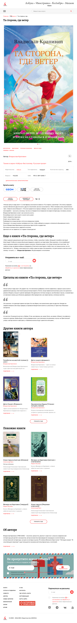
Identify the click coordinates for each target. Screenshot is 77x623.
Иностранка (43, 3)
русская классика (26, 148)
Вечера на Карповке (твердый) (15, 504)
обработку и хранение (12, 268)
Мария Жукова (35, 463)
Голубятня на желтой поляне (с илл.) (15, 361)
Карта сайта (23, 599)
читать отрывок (10, 199)
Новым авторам (8, 599)
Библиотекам (7, 601)
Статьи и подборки (9, 590)
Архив (5, 607)
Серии (5, 604)
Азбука (29, 3)
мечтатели (6, 148)
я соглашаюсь (24, 266)
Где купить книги (25, 593)
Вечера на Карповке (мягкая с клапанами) (43, 461)
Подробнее (6, 371)
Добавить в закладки (26, 199)
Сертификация (24, 596)
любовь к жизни (8, 150)
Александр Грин (8, 462)
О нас (21, 587)
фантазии (15, 148)
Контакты (22, 590)
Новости (6, 593)
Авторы (5, 596)
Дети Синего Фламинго (12, 404)
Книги (49, 5)
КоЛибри (57, 3)
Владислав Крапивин (17, 156)
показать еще (38, 421)
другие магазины (37, 189)
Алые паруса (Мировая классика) (40, 505)
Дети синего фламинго (40, 360)
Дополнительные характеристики (17, 180)
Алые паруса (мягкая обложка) (15, 460)
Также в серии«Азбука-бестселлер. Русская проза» (24, 163)
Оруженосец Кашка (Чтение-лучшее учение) (43, 405)
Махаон (69, 3)
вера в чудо (38, 148)
